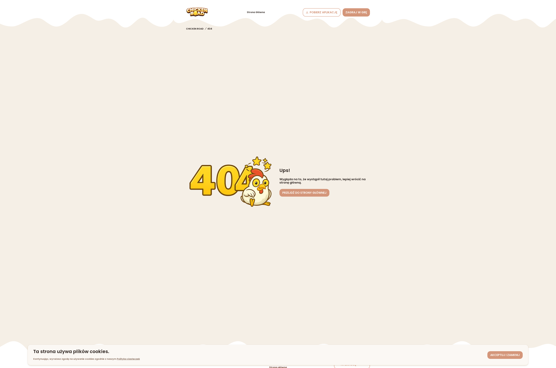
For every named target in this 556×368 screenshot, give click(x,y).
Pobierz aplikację (323, 12)
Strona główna (256, 12)
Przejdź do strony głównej (304, 193)
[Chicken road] (197, 12)
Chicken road (195, 28)
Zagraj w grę (356, 12)
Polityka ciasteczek (128, 359)
